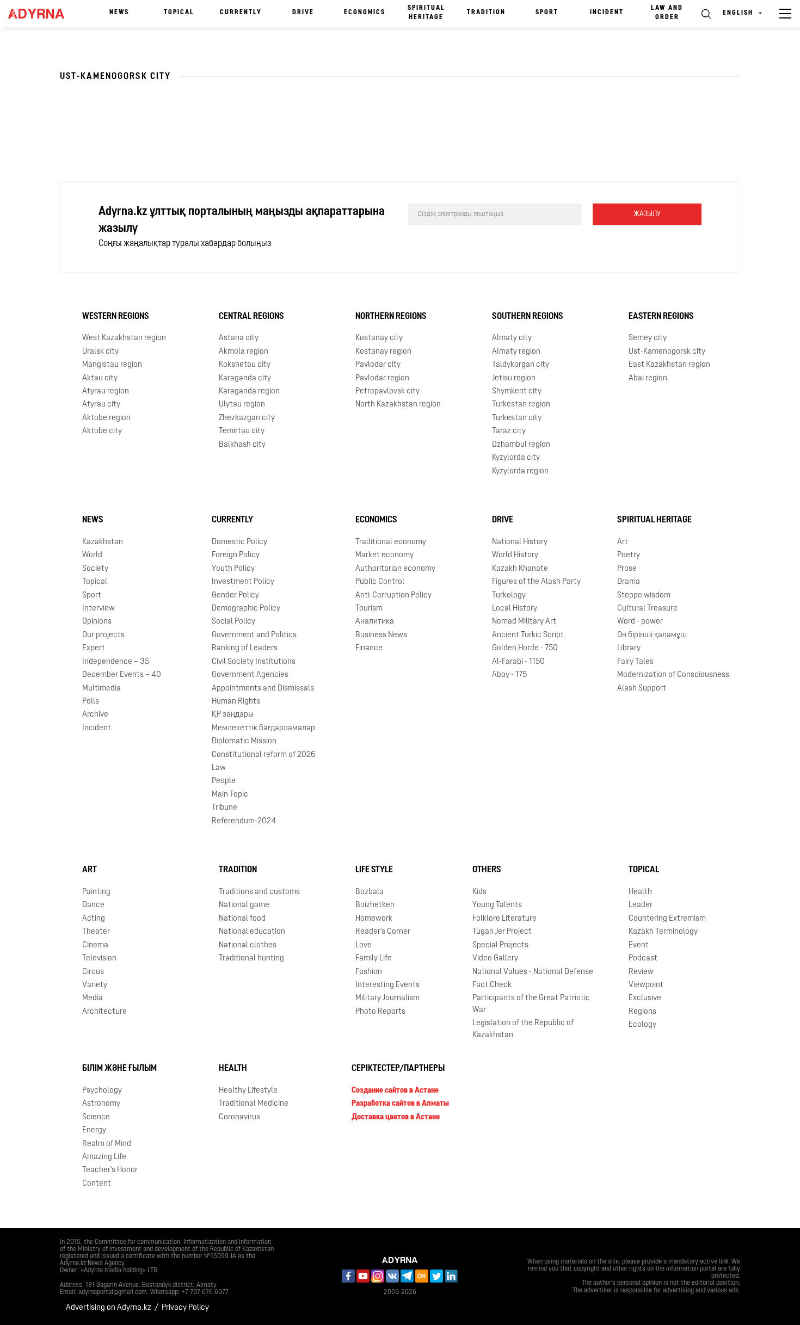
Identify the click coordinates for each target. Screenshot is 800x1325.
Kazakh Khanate (520, 569)
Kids (479, 892)
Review (641, 972)
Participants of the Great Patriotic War (531, 1004)
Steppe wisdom (643, 595)
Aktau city (100, 378)
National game (244, 905)
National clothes (247, 945)
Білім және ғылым (119, 1068)
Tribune (224, 808)
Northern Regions (391, 316)
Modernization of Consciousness (673, 675)
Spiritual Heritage (426, 13)
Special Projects (500, 945)
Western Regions (115, 316)
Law (219, 768)
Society (95, 569)
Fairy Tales (635, 662)
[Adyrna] (39, 14)
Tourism (369, 609)
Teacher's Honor (110, 1170)
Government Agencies (250, 675)
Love (363, 945)
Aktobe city (102, 431)
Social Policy (233, 622)
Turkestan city (516, 418)
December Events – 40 (121, 675)
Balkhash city (242, 445)
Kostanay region (383, 352)
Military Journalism (387, 998)
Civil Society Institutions (254, 662)
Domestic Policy (239, 542)
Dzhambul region (521, 445)
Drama (628, 582)
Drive (303, 12)
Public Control (379, 582)
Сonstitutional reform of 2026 (264, 755)
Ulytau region (242, 404)
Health (640, 892)
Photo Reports (380, 1012)
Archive (95, 715)
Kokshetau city (244, 365)
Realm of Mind (106, 1144)
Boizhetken (375, 905)
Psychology (102, 1091)
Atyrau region (105, 391)
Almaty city (512, 338)
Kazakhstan (102, 542)
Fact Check (492, 985)
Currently (241, 12)
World (92, 555)
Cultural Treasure (647, 609)
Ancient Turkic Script (528, 635)
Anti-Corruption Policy (393, 595)
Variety (94, 985)
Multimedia (101, 689)
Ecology (642, 1025)
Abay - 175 (509, 675)
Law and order (667, 13)
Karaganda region (249, 391)
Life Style (374, 870)
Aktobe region (106, 418)
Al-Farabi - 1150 (518, 662)
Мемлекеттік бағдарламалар (263, 728)
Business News (381, 635)
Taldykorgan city (520, 365)
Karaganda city (245, 378)
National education (252, 932)
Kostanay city (379, 338)
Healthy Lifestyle (248, 1091)
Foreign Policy (236, 555)
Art (622, 542)
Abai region (648, 378)
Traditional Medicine (253, 1104)
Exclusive (645, 998)
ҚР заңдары (233, 715)
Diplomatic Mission (244, 741)
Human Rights (236, 702)
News (119, 12)
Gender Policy (235, 595)
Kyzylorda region (520, 471)
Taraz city (509, 431)
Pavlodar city (378, 365)
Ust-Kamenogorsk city (667, 352)
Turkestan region (521, 404)
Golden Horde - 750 (525, 648)
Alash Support (641, 689)
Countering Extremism (667, 919)
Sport (547, 12)
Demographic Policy (246, 609)
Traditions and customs (259, 892)
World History (515, 555)
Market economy (384, 555)
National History (519, 542)
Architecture (104, 1012)
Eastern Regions (661, 316)
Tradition (486, 12)
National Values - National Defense (532, 972)
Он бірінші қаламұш (652, 635)
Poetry (628, 555)
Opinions (97, 622)
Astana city (239, 338)
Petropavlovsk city (387, 391)
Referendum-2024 (244, 821)
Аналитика (374, 622)
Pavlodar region (382, 378)
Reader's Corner (382, 932)
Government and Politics (254, 635)
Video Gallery (495, 958)
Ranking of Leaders (245, 648)
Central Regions (251, 316)
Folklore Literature (504, 919)
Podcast (643, 958)
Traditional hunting (251, 958)
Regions (642, 1012)
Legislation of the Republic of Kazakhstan (523, 1029)
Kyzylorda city (516, 458)
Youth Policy (233, 569)
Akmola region (243, 352)
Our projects (103, 635)
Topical (179, 12)
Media (92, 998)
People (224, 781)
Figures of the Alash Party (536, 582)
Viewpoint (646, 985)
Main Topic (230, 795)
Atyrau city (101, 404)
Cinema (95, 945)
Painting (96, 892)
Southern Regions (527, 316)
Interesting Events (387, 985)
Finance (369, 648)
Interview (98, 609)
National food (242, 919)
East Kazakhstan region (669, 365)
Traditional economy (390, 542)
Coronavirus (239, 1117)
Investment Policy (243, 582)
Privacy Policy (185, 1308)
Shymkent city (516, 391)
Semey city (648, 338)
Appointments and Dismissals (263, 689)
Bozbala (369, 892)
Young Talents (497, 905)
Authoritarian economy (395, 569)
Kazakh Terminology (663, 932)
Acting (93, 919)
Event (639, 945)
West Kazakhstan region (124, 338)
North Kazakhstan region (398, 404)
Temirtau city (241, 431)
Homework (373, 919)
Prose (627, 569)
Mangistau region (112, 365)
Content (96, 1184)
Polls (90, 702)
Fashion (368, 972)
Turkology (509, 595)
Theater (96, 932)
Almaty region (516, 352)
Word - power (640, 622)
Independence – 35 (115, 662)
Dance (93, 905)
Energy (94, 1130)
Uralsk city (100, 352)
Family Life (373, 958)
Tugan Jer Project (502, 932)
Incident (607, 12)
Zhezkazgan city (247, 418)
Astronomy (101, 1104)
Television (99, 958)
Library (629, 648)
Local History (514, 609)
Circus (93, 972)
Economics (364, 12)
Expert (93, 648)
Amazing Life (104, 1157)
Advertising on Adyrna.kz (108, 1308)
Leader (641, 905)
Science (96, 1117)
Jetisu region (514, 378)
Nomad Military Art (524, 622)
